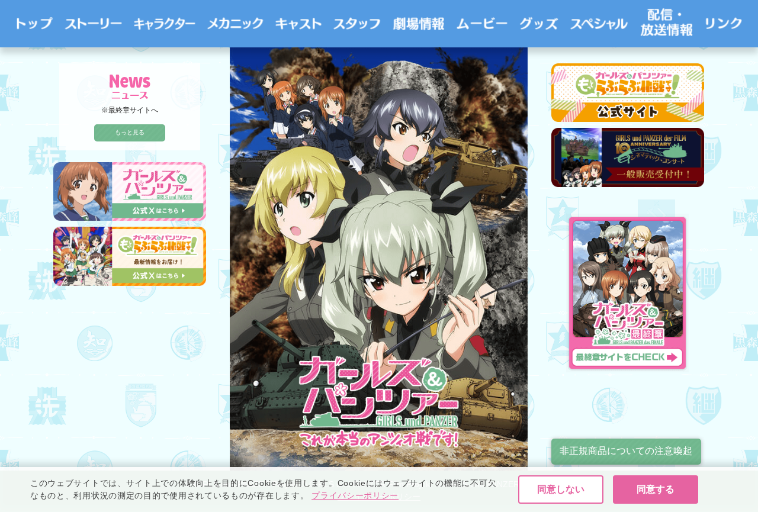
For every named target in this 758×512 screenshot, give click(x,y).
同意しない (560, 489)
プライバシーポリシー (355, 495)
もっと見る (129, 132)
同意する (656, 489)
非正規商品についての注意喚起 (626, 451)
